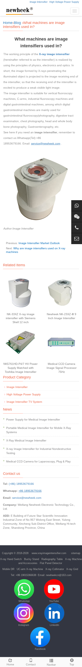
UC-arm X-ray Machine (30, 569)
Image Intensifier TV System (24, 401)
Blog (17, 23)
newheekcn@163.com (58, 575)
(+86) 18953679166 (21, 483)
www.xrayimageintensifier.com (49, 553)
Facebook (40, 649)
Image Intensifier (39, 2)
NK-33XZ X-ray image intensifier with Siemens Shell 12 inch (20, 318)
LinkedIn (54, 625)
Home (8, 23)
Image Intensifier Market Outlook (39, 243)
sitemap (75, 553)
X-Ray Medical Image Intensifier (26, 440)
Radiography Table (52, 559)
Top (71, 664)
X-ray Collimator (54, 569)
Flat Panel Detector (51, 563)
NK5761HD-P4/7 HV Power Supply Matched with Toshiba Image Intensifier (20, 367)
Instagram (23, 625)
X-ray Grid (72, 569)
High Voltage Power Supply (64, 2)
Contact (31, 664)
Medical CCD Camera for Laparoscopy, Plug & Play (38, 461)
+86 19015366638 (26, 575)
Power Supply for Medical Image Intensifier (33, 419)
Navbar (51, 664)
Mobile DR (8, 569)
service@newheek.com (26, 497)
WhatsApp (24, 601)
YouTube (54, 601)
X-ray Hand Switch (11, 559)
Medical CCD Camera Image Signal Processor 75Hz (62, 367)
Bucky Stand (31, 559)
